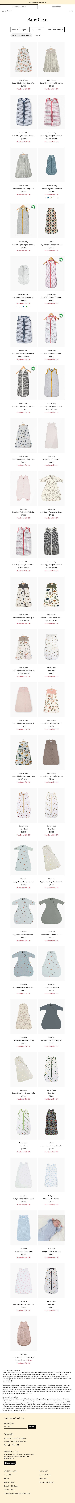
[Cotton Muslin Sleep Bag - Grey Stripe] (23, 165)
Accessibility (43, 1478)
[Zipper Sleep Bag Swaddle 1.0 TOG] (51, 858)
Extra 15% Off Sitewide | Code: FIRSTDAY (38, 2)
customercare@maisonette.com (15, 1441)
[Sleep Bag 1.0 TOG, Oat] (51, 435)
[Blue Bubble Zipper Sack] (23, 1227)
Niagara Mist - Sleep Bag (51, 1251)
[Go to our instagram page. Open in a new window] (5, 1445)
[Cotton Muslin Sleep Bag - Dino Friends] (23, 752)
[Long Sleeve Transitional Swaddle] (51, 488)
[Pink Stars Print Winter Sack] (23, 1280)
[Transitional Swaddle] (51, 963)
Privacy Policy (9, 1490)
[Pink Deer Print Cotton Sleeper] (23, 1333)
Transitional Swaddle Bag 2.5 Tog (52, 1040)
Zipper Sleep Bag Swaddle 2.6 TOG (24, 1093)
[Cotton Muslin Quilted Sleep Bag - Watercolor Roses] (51, 699)
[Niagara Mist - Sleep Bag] (51, 1227)
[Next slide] (65, 2)
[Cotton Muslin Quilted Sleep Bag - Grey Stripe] (51, 59)
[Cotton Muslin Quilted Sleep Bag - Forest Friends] (23, 646)
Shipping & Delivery (11, 1486)
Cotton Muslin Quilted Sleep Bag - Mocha (52, 776)
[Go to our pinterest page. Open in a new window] (18, 1445)
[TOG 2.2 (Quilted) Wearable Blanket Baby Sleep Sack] (51, 112)
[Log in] (70, 11)
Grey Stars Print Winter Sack (23, 1199)
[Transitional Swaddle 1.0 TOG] (51, 910)
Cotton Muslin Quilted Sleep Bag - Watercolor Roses (52, 723)
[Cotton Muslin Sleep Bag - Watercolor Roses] (23, 59)
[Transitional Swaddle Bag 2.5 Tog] (51, 1016)
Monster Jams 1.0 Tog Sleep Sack (52, 1146)
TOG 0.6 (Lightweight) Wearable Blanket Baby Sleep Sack (24, 136)
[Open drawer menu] (3, 11)
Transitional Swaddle (51, 987)
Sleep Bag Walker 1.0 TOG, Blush (24, 512)
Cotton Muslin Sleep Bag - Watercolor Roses (24, 83)
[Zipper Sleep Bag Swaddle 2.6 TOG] (23, 1069)
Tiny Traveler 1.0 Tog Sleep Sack (51, 245)
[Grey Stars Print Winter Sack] (23, 1175)
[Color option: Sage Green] (51, 197)
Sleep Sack (51, 670)
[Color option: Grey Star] (54, 197)
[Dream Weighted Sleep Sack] (51, 165)
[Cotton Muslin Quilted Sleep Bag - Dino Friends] (51, 594)
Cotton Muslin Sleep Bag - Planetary (24, 459)
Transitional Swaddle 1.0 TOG (51, 935)
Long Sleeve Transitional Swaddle (52, 512)
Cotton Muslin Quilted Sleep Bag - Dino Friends (52, 618)
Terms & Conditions (46, 1482)
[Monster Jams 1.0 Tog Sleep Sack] (51, 1122)
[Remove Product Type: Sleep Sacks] (30, 35)
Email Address (9, 1423)
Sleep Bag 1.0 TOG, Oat (51, 459)
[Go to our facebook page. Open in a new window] (13, 1445)
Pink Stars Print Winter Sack (23, 1304)
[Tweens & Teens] (56, 6)
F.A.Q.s (6, 1478)
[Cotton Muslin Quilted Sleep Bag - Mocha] (51, 752)
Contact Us (8, 1475)
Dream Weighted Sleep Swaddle (23, 297)
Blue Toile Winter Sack (51, 1199)
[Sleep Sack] (51, 646)
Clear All (37, 35)
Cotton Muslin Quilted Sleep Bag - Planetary (24, 618)
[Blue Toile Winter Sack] (51, 1175)
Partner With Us (45, 1475)
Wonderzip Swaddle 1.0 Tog (23, 1040)
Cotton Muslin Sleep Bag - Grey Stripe (24, 189)
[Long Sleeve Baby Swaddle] (23, 858)
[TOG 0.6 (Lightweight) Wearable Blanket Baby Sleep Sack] (23, 112)
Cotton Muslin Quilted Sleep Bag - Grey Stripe (52, 83)
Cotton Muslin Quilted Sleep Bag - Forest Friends (24, 670)
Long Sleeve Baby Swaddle (23, 882)
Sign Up (31, 1426)
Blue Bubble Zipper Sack (23, 1251)
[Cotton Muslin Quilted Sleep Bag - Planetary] (23, 594)
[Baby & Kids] (19, 6)
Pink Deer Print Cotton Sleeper (24, 1357)
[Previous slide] (9, 2)
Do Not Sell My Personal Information (17, 1493)
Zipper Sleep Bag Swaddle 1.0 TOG (52, 882)
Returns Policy (9, 1482)
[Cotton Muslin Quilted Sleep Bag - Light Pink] (23, 699)
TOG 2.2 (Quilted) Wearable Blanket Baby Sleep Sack (52, 136)
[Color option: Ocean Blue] (23, 306)
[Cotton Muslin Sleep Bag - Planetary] (23, 435)
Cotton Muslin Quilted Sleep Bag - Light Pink (24, 723)
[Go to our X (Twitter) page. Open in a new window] (9, 1445)
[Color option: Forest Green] (26, 306)
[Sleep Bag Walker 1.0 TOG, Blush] (23, 488)
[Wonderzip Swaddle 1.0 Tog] (23, 1016)
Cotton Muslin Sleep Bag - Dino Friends (24, 776)
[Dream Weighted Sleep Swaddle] (23, 273)
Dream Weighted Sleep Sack (51, 189)
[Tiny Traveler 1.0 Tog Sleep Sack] (51, 220)
